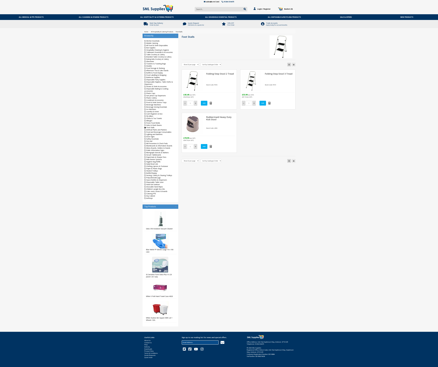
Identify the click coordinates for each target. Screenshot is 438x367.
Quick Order (148, 357)
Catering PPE (151, 194)
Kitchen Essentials (153, 41)
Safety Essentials (152, 139)
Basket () (288, 9)
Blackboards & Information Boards (159, 146)
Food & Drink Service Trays (156, 102)
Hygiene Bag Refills (153, 162)
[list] (293, 64)
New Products (406, 17)
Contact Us (148, 343)
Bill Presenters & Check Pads (157, 143)
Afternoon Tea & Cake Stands (157, 70)
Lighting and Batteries (154, 134)
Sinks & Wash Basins (154, 125)
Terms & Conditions (151, 353)
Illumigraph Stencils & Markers (157, 152)
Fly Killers (149, 116)
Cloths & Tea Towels (154, 118)
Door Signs (150, 137)
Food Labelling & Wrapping (156, 75)
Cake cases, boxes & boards (156, 191)
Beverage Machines (153, 105)
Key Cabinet (150, 196)
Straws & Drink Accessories (156, 86)
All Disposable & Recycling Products (284, 17)
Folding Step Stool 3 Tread (278, 73)
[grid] (289, 64)
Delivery (147, 347)
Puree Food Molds (153, 123)
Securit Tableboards (153, 155)
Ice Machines (151, 109)
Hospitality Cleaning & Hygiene (157, 50)
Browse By (148, 35)
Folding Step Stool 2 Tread (220, 73)
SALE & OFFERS (346, 17)
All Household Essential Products (221, 17)
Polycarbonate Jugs (153, 178)
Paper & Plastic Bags (154, 168)
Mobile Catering (152, 43)
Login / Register (264, 9)
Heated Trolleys (152, 171)
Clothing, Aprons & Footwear (157, 166)
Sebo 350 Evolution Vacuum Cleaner (159, 229)
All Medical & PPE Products (31, 17)
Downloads (148, 349)
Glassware (150, 61)
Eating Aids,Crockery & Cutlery (157, 59)
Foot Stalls (179, 32)
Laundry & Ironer (152, 111)
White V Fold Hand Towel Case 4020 (159, 296)
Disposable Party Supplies (155, 80)
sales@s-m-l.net (212, 2)
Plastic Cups (150, 93)
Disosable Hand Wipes (154, 187)
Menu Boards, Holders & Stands (158, 148)
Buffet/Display (151, 173)
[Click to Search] (244, 9)
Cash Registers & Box (154, 114)
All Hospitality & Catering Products (157, 17)
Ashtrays (149, 198)
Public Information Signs (155, 150)
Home (146, 32)
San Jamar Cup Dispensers (156, 95)
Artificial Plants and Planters (156, 130)
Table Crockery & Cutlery (155, 54)
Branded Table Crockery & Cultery (158, 57)
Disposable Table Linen (155, 182)
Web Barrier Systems (154, 159)
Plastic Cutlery (151, 98)
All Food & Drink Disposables (157, 45)
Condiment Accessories (155, 100)
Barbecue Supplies (153, 77)
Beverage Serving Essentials (156, 107)
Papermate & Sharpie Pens (156, 157)
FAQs (146, 345)
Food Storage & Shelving (155, 68)
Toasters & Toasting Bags (156, 64)
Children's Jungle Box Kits (155, 189)
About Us (147, 340)
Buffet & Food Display (154, 73)
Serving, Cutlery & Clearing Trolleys (159, 175)
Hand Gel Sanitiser (153, 184)
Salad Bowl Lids (152, 164)
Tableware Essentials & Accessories (159, 52)
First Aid (149, 141)
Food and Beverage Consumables (158, 132)
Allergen (149, 121)
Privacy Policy (149, 351)
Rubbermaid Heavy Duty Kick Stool (219, 118)
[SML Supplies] (158, 8)
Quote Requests (150, 355)
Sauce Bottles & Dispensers (156, 180)
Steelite (149, 66)
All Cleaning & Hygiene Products (93, 17)
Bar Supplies (150, 48)
